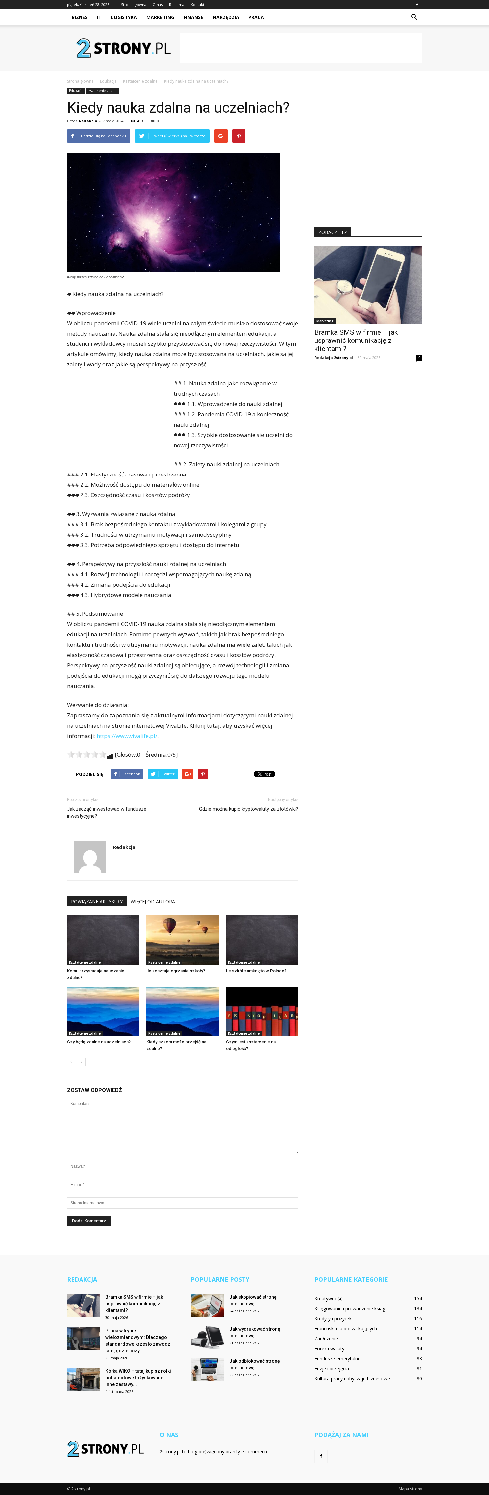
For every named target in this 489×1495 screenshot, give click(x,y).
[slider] (87, 754)
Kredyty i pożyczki (333, 1318)
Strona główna (133, 4)
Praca (256, 17)
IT (99, 17)
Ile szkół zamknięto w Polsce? (256, 970)
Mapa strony (410, 1489)
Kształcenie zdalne (102, 90)
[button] (414, 17)
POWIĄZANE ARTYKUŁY (97, 901)
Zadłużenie (326, 1338)
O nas (158, 4)
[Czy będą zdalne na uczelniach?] (103, 1011)
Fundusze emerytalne (337, 1358)
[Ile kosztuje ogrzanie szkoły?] (182, 940)
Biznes (80, 17)
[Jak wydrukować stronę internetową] (207, 1337)
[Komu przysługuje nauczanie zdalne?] (103, 940)
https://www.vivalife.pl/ (127, 736)
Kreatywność (328, 1298)
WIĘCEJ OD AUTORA (153, 901)
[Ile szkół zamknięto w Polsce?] (262, 940)
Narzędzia (226, 17)
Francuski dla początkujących (345, 1328)
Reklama (176, 4)
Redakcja (88, 120)
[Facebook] (417, 4)
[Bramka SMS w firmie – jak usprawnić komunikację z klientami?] (368, 285)
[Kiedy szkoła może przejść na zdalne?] (182, 1011)
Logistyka (124, 17)
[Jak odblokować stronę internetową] (207, 1369)
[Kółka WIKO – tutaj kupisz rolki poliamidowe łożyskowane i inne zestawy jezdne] (83, 1379)
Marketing (160, 17)
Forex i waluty (329, 1348)
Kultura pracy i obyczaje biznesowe (352, 1378)
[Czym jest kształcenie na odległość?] (262, 1011)
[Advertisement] (301, 48)
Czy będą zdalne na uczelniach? (99, 1041)
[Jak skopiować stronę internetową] (207, 1305)
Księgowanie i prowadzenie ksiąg (349, 1308)
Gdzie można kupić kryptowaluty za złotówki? (248, 809)
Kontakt (197, 4)
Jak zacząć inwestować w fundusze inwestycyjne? (106, 812)
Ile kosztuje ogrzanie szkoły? (175, 970)
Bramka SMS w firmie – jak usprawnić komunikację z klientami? (356, 340)
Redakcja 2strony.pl (333, 357)
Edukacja (76, 90)
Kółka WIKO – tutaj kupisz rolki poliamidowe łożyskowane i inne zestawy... (138, 1377)
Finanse (193, 17)
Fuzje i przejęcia (331, 1368)
